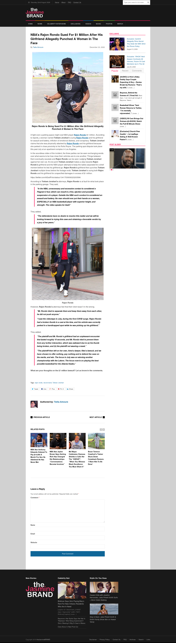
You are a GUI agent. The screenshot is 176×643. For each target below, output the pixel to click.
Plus (53, 389)
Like (44, 389)
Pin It (62, 389)
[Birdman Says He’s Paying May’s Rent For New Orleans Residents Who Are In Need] (72, 590)
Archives (133, 639)
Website (34, 542)
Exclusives (75, 24)
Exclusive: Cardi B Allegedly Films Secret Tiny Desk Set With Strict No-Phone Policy (136, 42)
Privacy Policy (105, 639)
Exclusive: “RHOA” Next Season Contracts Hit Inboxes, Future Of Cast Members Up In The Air (136, 60)
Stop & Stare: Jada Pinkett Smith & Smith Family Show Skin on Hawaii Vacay (103, 619)
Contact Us (77, 2)
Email (33, 533)
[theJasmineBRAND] (35, 12)
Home (57, 2)
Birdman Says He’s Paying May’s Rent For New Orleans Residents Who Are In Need (71, 604)
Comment (35, 497)
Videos (88, 24)
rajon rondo (39, 382)
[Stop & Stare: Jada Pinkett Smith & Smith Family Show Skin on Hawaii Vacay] (104, 609)
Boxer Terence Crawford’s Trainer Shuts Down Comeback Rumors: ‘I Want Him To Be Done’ (96, 457)
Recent (125, 70)
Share (71, 389)
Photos (109, 24)
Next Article (96, 417)
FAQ (69, 2)
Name (33, 525)
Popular (114, 70)
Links (148, 639)
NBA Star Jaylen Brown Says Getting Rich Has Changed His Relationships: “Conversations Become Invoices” (58, 457)
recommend (47, 382)
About (63, 2)
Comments (137, 70)
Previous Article (42, 417)
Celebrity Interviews (56, 24)
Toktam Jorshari (58, 382)
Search (141, 639)
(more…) (131, 82)
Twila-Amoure (38, 47)
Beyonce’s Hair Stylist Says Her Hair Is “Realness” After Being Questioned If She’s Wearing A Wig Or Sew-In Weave (71, 620)
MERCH (120, 24)
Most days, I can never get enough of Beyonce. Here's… (131, 96)
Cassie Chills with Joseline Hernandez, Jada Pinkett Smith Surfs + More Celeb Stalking (104, 597)
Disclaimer (93, 639)
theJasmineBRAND (43, 639)
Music (98, 24)
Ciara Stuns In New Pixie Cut (68, 627)
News (40, 24)
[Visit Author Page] (34, 404)
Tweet (36, 389)
